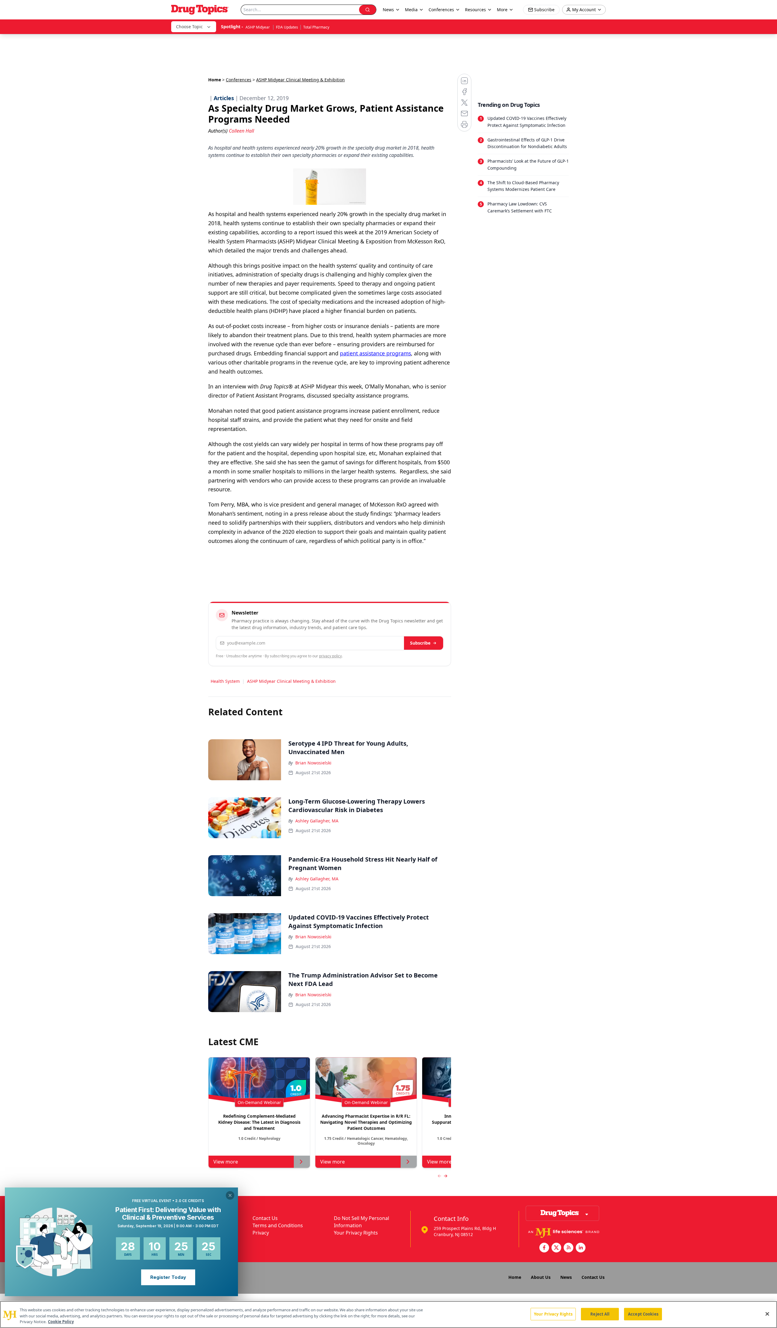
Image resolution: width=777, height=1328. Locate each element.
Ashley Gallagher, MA (316, 821)
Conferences (441, 9)
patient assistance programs (375, 353)
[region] (388, 1314)
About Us (541, 1277)
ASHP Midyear (258, 27)
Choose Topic (189, 26)
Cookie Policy (61, 1321)
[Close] (767, 1313)
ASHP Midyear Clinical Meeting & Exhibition (291, 681)
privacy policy (330, 656)
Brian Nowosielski (313, 763)
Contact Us (265, 1218)
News (566, 1277)
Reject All (599, 1313)
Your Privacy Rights (356, 1232)
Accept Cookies (643, 1313)
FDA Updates (287, 27)
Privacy (261, 1232)
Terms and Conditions (278, 1225)
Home (214, 80)
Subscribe (420, 643)
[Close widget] (230, 1195)
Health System (225, 681)
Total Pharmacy (316, 27)
